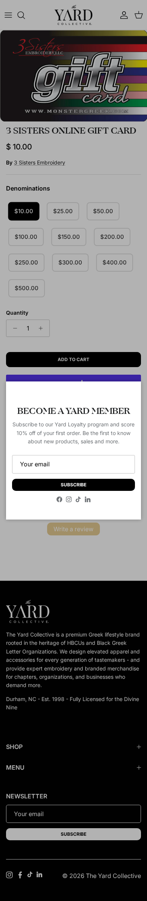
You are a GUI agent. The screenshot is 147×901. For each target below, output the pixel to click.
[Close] (127, 394)
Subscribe (73, 484)
